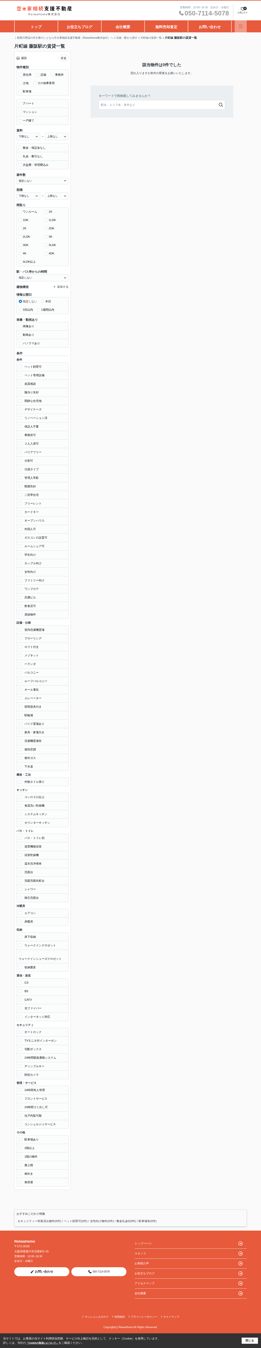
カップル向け (33, 563)
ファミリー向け (34, 580)
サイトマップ (171, 1316)
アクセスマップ (145, 1283)
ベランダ (30, 664)
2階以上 (29, 1148)
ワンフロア (31, 588)
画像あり (28, 326)
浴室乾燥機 (31, 855)
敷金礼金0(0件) (126, 1221)
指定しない (30, 301)
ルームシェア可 (34, 546)
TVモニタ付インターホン (40, 1040)
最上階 (28, 1165)
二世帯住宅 (31, 494)
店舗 (43, 74)
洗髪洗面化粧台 (34, 880)
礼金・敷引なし (33, 156)
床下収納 (30, 936)
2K (24, 228)
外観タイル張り (34, 781)
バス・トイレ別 (34, 838)
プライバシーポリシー (144, 1316)
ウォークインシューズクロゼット (40, 958)
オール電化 (31, 689)
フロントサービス (35, 1098)
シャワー (30, 889)
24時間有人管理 (34, 1090)
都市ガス (30, 758)
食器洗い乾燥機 (34, 805)
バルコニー (31, 672)
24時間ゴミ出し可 (36, 1107)
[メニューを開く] (241, 26)
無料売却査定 (166, 27)
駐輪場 (28, 715)
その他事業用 (46, 83)
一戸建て (28, 120)
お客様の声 (142, 1263)
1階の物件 (31, 1156)
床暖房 (28, 921)
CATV (28, 999)
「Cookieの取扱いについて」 (42, 1342)
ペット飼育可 (33, 366)
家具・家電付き (34, 732)
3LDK (52, 245)
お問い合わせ (210, 27)
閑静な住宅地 (33, 400)
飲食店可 (30, 606)
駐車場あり (31, 1139)
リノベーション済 (35, 418)
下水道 (28, 766)
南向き (28, 1173)
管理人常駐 (31, 477)
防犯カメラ (31, 1074)
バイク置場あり (34, 723)
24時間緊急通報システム (40, 1057)
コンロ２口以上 (34, 797)
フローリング (33, 638)
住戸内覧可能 (33, 1115)
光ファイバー (33, 1008)
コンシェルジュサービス (40, 1124)
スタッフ (140, 1253)
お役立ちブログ (79, 27)
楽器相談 (30, 383)
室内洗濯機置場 (34, 629)
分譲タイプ (31, 469)
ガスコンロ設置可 (35, 537)
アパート (28, 103)
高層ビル (30, 597)
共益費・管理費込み (36, 164)
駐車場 (27, 91)
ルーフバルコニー (35, 681)
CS (26, 982)
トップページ (143, 1243)
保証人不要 (31, 426)
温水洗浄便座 (33, 863)
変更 (63, 58)
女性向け (30, 571)
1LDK (52, 220)
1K (50, 211)
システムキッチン (35, 814)
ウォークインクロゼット (40, 945)
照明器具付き (33, 706)
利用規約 (119, 1316)
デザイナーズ (33, 409)
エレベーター (33, 698)
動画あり (28, 334)
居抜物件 (30, 614)
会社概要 (123, 27)
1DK (25, 220)
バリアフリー (33, 452)
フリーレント (33, 503)
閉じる (250, 1340)
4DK (51, 253)
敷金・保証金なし (34, 147)
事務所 (59, 74)
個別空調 (30, 749)
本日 (48, 301)
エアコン (30, 913)
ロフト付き (31, 646)
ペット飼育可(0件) (75, 1221)
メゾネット (31, 655)
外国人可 (30, 529)
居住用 (27, 74)
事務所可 (30, 435)
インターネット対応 (37, 1016)
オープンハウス (34, 520)
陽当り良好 (31, 392)
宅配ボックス (33, 1049)
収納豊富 (30, 967)
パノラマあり (31, 343)
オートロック (33, 1032)
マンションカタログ (96, 1316)
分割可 (28, 460)
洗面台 (28, 872)
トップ (36, 27)
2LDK (26, 236)
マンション (30, 112)
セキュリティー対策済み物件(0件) (39, 1221)
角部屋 (28, 1182)
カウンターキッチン (37, 822)
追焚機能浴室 (33, 846)
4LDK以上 (29, 261)
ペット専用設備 (34, 375)
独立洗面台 (31, 897)
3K (50, 236)
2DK (51, 228)
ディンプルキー (34, 1066)
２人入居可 (31, 443)
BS (26, 991)
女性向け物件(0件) (102, 1221)
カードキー (31, 512)
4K (24, 253)
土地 (26, 83)
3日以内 (28, 309)
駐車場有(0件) (148, 1221)
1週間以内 (47, 309)
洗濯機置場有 (33, 740)
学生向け (30, 554)
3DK (25, 245)
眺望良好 (30, 486)
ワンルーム (30, 211)
